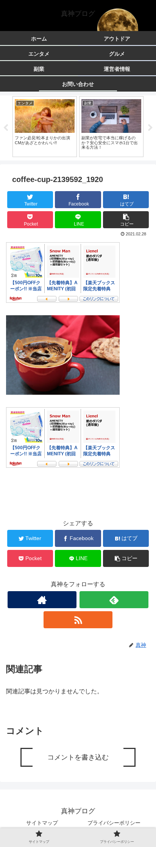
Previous (5, 128)
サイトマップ (42, 823)
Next (150, 128)
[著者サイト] (42, 599)
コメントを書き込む (78, 757)
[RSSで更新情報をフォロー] (78, 619)
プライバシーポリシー (113, 823)
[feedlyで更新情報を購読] (114, 599)
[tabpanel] (44, 126)
